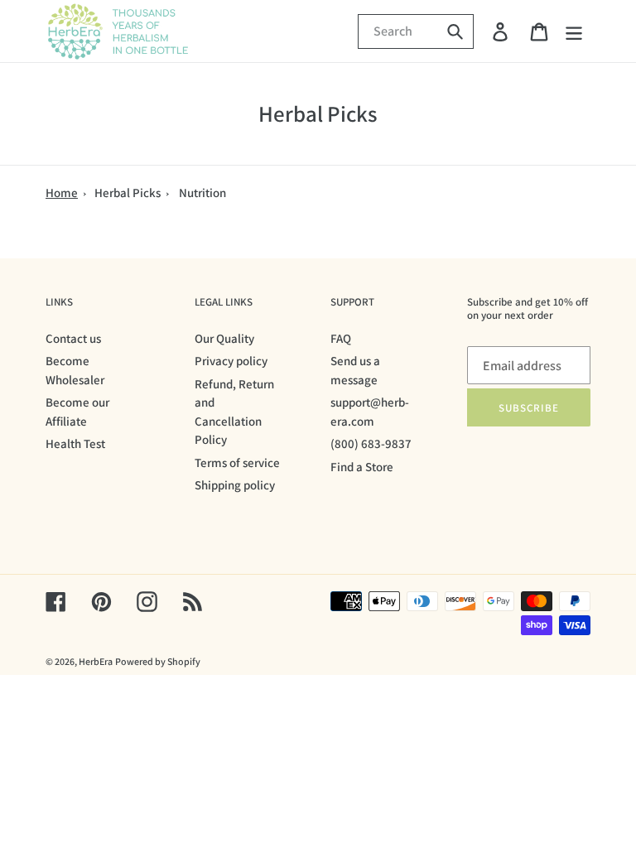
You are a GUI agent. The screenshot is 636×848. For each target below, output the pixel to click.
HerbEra (96, 661)
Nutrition (202, 192)
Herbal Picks (127, 192)
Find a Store (361, 467)
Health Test (75, 443)
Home (62, 192)
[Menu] (575, 31)
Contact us (73, 338)
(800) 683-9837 (371, 443)
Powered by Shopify (157, 661)
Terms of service (237, 462)
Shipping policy (235, 485)
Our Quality (224, 338)
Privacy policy (231, 361)
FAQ (340, 338)
